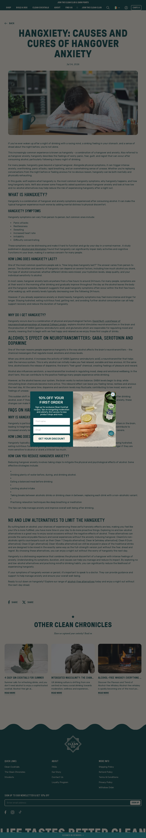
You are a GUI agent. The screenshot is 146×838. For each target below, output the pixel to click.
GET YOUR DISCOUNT (51, 438)
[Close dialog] (113, 394)
